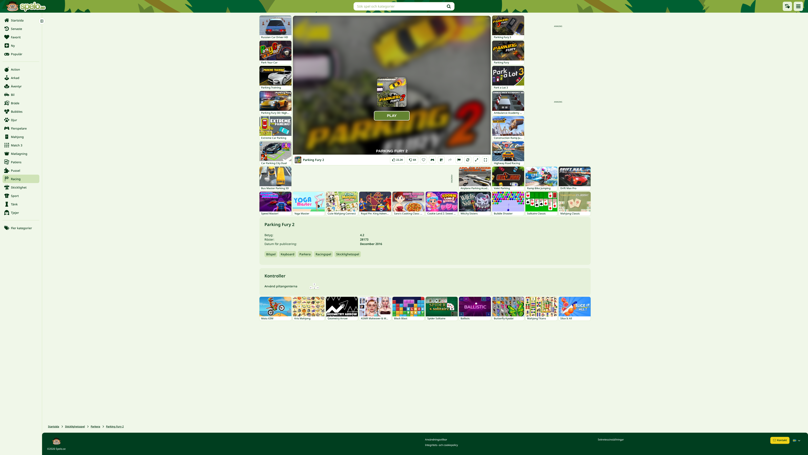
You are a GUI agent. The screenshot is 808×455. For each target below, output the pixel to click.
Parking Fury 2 (115, 426)
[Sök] (448, 6)
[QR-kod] (441, 159)
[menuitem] (21, 20)
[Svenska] (797, 440)
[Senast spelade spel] (787, 6)
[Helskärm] (485, 159)
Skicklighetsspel (347, 254)
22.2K (397, 159)
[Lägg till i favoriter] (423, 159)
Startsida (53, 426)
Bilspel (271, 254)
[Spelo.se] (26, 6)
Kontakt (782, 440)
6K (412, 159)
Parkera (305, 254)
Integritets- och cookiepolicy (441, 445)
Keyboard (287, 254)
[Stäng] (42, 21)
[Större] (476, 159)
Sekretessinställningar (611, 439)
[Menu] (798, 6)
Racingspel (323, 254)
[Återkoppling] (458, 159)
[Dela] (450, 159)
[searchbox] (404, 6)
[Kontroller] (432, 159)
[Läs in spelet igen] (467, 159)
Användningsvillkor (436, 439)
